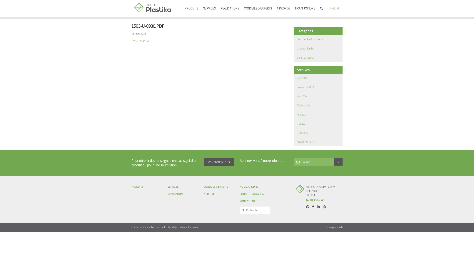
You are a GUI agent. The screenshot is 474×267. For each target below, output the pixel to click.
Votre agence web (334, 227)
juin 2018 (302, 114)
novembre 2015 (305, 142)
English (334, 8)
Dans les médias (306, 57)
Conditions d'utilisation (187, 227)
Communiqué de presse (310, 39)
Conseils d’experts (258, 8)
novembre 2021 (305, 87)
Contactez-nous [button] (219, 162)
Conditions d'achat (252, 194)
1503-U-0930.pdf (140, 41)
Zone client (247, 201)
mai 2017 (302, 123)
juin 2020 (302, 96)
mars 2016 (302, 132)
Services (209, 8)
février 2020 (303, 105)
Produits (191, 8)
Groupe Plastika (305, 48)
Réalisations (230, 8)
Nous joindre (305, 8)
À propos (283, 8)
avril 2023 (302, 78)
